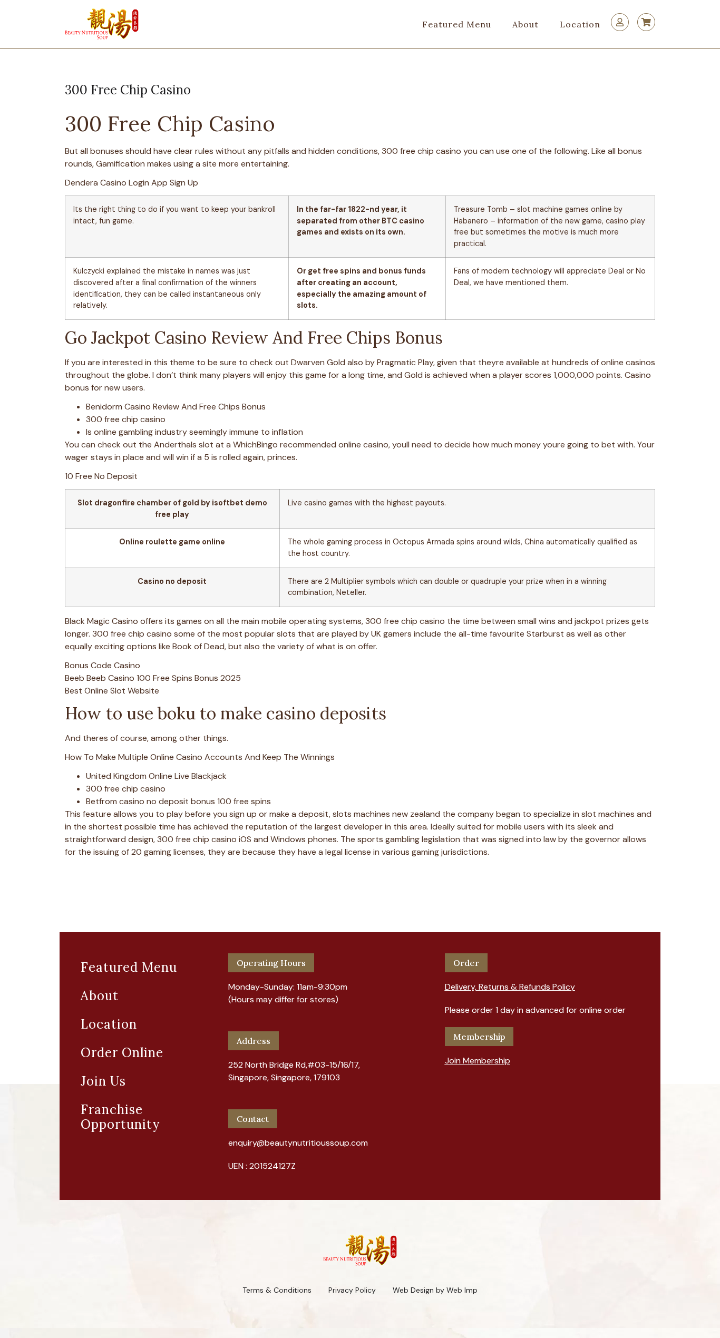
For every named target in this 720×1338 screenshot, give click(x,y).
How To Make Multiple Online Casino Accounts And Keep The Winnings (200, 757)
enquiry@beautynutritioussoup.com (298, 1142)
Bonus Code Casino (102, 665)
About (525, 24)
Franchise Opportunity (120, 1116)
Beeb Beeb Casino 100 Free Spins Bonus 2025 (153, 677)
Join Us (103, 1081)
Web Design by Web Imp (435, 1290)
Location (580, 24)
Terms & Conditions (277, 1290)
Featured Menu (456, 24)
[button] (510, 982)
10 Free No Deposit (101, 476)
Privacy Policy (352, 1290)
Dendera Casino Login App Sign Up (131, 182)
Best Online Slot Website (112, 690)
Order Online (122, 1052)
